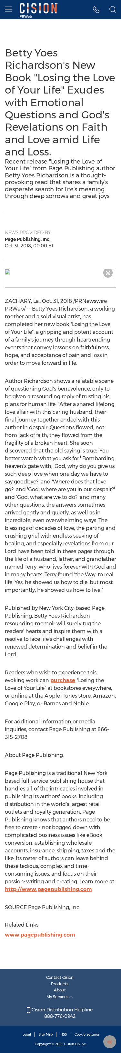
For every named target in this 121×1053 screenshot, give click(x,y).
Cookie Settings (87, 1034)
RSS (64, 1034)
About (60, 990)
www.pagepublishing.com (40, 935)
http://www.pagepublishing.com (48, 889)
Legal (27, 1034)
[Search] (113, 9)
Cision (69, 1044)
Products (59, 983)
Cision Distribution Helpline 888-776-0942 (61, 1013)
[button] (60, 271)
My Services (57, 996)
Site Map (46, 1034)
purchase (62, 680)
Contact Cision (60, 977)
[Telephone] (96, 9)
